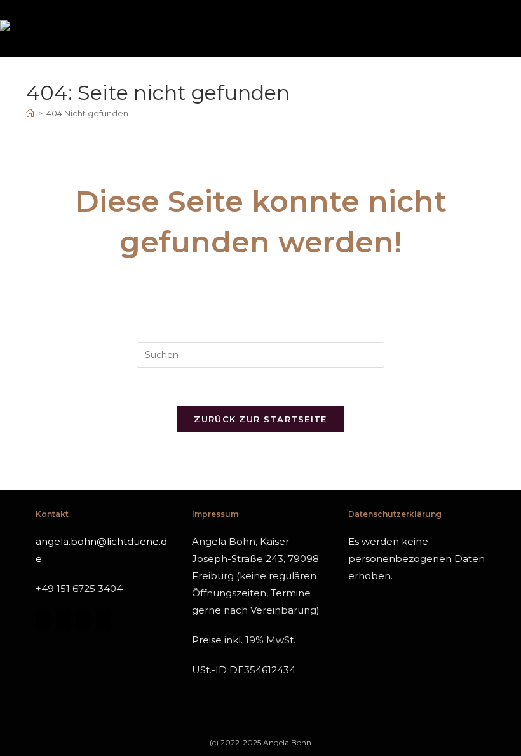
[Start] (30, 113)
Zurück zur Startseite (260, 419)
